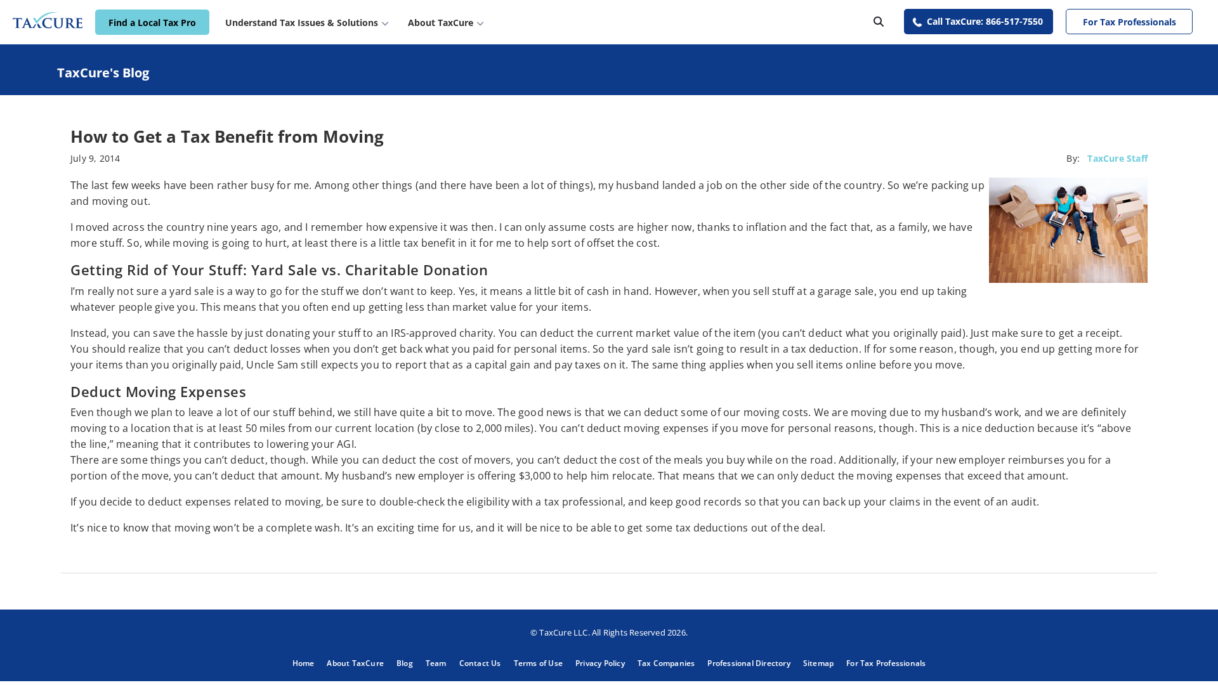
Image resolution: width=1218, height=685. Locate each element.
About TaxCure (355, 663)
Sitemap (818, 663)
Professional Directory (748, 663)
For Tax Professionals (1129, 22)
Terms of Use (538, 663)
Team (436, 663)
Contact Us (480, 663)
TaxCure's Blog (103, 72)
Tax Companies (666, 663)
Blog (404, 663)
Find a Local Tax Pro (152, 22)
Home (303, 663)
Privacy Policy (600, 663)
